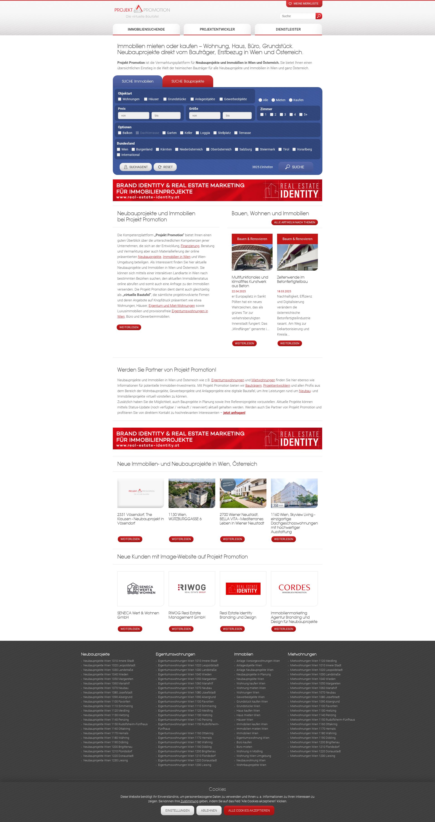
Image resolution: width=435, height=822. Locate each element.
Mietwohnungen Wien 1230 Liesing (312, 756)
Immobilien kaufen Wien (252, 724)
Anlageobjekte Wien (249, 665)
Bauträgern (253, 386)
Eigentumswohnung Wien (253, 737)
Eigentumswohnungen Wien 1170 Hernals (185, 737)
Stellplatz (224, 132)
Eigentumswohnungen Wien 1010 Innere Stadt (187, 660)
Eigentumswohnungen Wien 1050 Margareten (187, 679)
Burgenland (144, 149)
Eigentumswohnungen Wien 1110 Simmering (187, 706)
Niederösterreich (191, 149)
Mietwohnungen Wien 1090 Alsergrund (315, 701)
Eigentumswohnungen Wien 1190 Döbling (185, 746)
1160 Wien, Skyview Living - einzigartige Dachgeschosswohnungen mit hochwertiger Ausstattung (294, 523)
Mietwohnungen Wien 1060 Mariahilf (313, 688)
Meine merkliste (306, 3)
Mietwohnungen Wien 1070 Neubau (313, 692)
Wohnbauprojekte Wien (251, 765)
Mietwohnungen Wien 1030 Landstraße (315, 674)
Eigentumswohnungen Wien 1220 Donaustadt (187, 760)
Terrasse (245, 132)
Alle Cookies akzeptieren (249, 810)
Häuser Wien (245, 719)
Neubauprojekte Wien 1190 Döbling (105, 742)
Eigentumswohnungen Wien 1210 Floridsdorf (186, 756)
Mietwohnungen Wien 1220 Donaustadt (315, 751)
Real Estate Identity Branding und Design (238, 615)
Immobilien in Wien (177, 257)
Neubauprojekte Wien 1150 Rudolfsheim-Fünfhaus (115, 724)
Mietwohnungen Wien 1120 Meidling (313, 660)
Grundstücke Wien (248, 706)
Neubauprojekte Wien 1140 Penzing (106, 719)
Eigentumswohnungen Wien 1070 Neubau (185, 688)
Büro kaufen (244, 742)
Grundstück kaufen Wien (252, 701)
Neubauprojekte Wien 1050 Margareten (108, 679)
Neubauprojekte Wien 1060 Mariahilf (106, 683)
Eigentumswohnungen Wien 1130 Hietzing (185, 715)
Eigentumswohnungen (227, 380)
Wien (124, 149)
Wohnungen (131, 99)
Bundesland (126, 143)
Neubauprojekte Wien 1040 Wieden (105, 674)
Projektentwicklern (276, 386)
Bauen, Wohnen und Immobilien (270, 213)
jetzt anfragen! (234, 413)
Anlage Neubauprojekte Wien (255, 670)
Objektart (125, 93)
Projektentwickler (217, 29)
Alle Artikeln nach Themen (294, 222)
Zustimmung (189, 801)
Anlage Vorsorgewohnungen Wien (258, 660)
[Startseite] (142, 11)
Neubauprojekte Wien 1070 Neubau (105, 688)
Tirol (286, 149)
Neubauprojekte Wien (250, 679)
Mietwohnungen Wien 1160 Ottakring (313, 724)
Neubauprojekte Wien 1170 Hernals (105, 733)
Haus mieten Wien (248, 715)
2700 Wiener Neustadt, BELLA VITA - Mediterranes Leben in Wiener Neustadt (242, 518)
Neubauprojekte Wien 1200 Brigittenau (107, 746)
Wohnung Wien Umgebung (254, 756)
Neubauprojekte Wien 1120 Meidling (106, 710)
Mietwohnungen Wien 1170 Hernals (313, 728)
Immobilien (243, 654)
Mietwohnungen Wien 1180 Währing (313, 733)
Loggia (205, 132)
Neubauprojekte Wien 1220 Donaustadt (108, 756)
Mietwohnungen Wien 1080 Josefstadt (315, 697)
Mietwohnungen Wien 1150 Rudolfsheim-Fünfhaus (322, 719)
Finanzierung (190, 246)
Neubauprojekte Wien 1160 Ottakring (106, 728)
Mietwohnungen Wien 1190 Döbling (313, 737)
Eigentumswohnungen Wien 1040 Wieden (185, 674)
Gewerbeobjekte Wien (251, 697)
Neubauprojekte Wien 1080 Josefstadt (107, 692)
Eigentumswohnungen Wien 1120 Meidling (185, 710)
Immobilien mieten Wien (252, 728)
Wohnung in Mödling (250, 751)
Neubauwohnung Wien (251, 760)
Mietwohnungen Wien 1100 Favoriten (314, 706)
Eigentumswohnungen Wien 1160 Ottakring (185, 733)
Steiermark (267, 149)
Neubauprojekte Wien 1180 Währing (106, 737)
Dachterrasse (149, 132)
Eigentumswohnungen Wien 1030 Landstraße (187, 670)
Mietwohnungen (263, 380)
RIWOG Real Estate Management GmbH (187, 615)
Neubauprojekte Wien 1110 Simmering (108, 706)
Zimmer (266, 109)
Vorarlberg (304, 149)
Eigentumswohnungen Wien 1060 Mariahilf (185, 683)
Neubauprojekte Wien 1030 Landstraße (108, 670)
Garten (172, 132)
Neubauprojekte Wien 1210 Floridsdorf (107, 751)
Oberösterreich (221, 149)
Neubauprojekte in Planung (254, 674)
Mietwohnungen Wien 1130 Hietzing (313, 710)
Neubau (305, 391)
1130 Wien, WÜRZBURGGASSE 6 (185, 516)
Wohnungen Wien (248, 692)
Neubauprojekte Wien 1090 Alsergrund (107, 697)
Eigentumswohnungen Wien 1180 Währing (185, 742)
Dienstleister (288, 29)
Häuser (154, 99)
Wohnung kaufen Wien (251, 683)
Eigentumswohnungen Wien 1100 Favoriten (186, 701)
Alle (265, 100)
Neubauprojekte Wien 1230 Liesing (105, 760)
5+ (305, 114)
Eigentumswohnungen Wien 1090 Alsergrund (187, 697)
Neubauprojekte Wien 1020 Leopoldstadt (109, 665)
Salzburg (245, 149)
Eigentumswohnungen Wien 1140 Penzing (185, 719)
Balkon (127, 132)
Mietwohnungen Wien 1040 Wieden (313, 679)
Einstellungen (177, 810)
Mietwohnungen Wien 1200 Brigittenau (315, 742)
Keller (188, 132)
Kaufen (298, 100)
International (130, 155)
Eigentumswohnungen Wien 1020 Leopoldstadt (188, 665)
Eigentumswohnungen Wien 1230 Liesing (184, 765)
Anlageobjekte (205, 99)
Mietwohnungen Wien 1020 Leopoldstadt (316, 670)
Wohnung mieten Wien (251, 688)
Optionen (124, 127)
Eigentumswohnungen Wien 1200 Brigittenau (187, 751)
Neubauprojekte (149, 257)
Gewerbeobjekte (235, 99)
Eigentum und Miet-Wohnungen (172, 306)
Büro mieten (244, 746)
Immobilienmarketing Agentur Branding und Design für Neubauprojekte (294, 617)
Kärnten (166, 149)
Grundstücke (177, 99)
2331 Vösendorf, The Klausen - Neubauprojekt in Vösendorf (140, 518)
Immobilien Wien (247, 733)
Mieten (280, 100)
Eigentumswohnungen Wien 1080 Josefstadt (187, 692)
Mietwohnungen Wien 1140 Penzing (313, 715)
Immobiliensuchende (146, 29)
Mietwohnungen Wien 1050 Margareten (315, 683)
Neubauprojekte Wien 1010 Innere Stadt (108, 660)
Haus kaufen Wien (248, 710)
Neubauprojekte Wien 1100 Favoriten (106, 701)
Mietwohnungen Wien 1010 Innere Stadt (315, 665)
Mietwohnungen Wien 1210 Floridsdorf (314, 746)
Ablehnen (209, 810)
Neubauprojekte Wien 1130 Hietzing (106, 715)
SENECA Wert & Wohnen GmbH (138, 615)
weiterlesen (128, 327)
